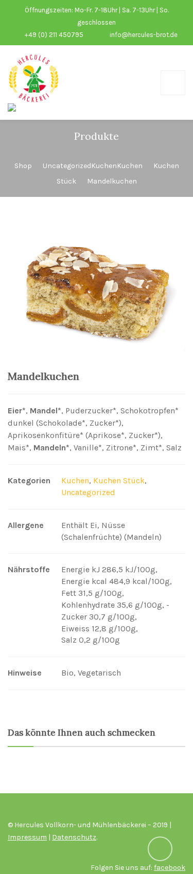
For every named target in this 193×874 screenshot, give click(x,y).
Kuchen (75, 480)
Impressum (27, 837)
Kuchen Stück (119, 480)
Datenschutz (74, 837)
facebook (169, 867)
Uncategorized (88, 492)
